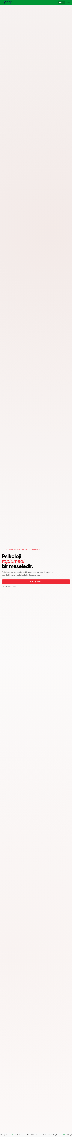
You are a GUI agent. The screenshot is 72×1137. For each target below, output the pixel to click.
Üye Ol (61, 2)
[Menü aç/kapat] (68, 2)
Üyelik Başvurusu (36, 582)
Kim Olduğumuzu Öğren (10, 586)
